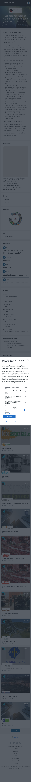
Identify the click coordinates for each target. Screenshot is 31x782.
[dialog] (15, 391)
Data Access (15, 421)
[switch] (25, 391)
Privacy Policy (24, 421)
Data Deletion (7, 421)
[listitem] (15, 388)
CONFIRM (9, 416)
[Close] (28, 360)
